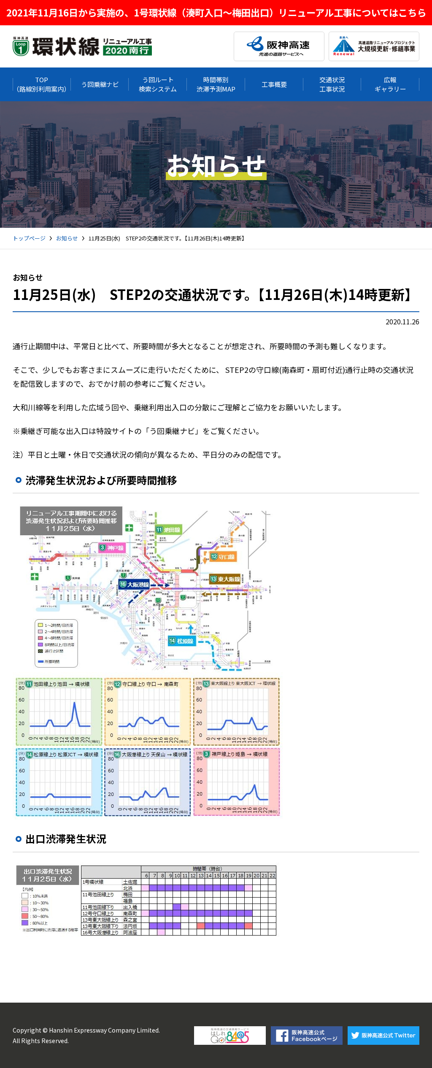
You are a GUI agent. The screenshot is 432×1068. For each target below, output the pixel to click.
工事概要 (274, 84)
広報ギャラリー (390, 84)
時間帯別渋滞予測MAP (216, 84)
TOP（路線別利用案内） (41, 84)
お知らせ (67, 238)
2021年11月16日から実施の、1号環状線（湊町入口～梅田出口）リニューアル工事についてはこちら (216, 12)
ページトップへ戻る (413, 1049)
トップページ (29, 238)
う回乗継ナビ (100, 84)
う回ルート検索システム (158, 84)
